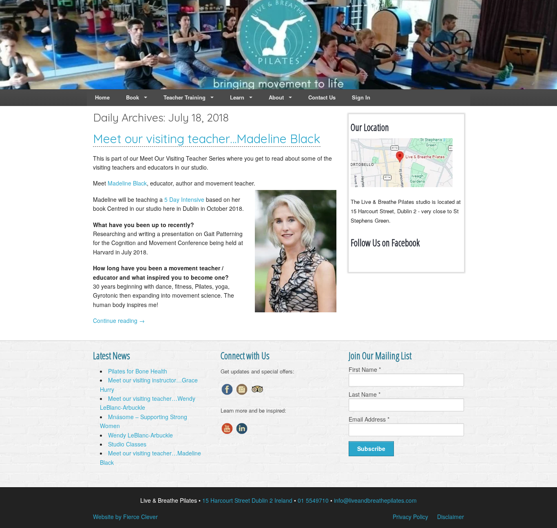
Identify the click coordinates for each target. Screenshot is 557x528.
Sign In (361, 97)
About (276, 97)
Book (132, 97)
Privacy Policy (410, 517)
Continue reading (119, 320)
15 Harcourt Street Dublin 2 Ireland (247, 500)
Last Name (364, 394)
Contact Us (322, 97)
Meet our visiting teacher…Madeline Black (206, 138)
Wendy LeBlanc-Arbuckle (140, 435)
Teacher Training (185, 97)
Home (102, 97)
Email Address (369, 419)
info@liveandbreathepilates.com (375, 500)
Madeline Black (127, 183)
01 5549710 (313, 500)
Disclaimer (450, 517)
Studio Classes (127, 444)
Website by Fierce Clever (125, 517)
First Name (365, 369)
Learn (237, 97)
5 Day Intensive (184, 199)
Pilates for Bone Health (137, 371)
